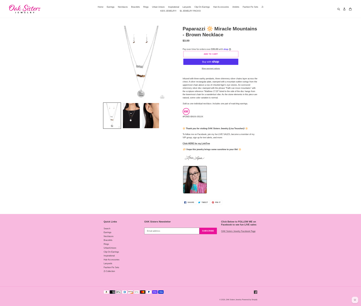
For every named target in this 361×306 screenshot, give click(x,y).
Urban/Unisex (110, 248)
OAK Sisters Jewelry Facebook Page (238, 231)
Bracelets (108, 240)
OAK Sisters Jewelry (233, 300)
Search (107, 228)
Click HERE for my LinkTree (196, 143)
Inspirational (109, 255)
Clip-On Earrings (111, 252)
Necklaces (109, 236)
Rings (106, 244)
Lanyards (108, 263)
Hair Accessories (111, 259)
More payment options (211, 68)
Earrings (107, 232)
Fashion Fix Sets (111, 267)
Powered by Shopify (249, 300)
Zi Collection (109, 271)
